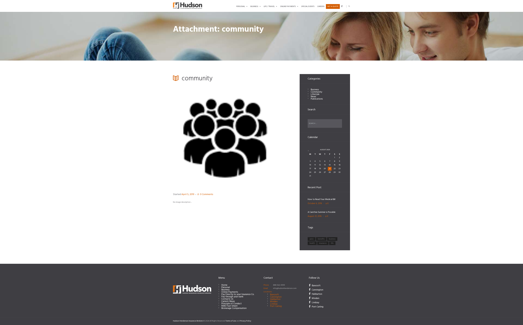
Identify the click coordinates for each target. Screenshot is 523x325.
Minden (274, 301)
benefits (321, 239)
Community (316, 92)
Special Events (307, 6)
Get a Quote (332, 6)
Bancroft (274, 294)
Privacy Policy (245, 321)
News (313, 96)
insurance (323, 243)
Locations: (268, 291)
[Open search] (349, 6)
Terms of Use (231, 321)
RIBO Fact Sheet (229, 306)
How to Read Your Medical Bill (321, 199)
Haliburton (275, 299)
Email (266, 288)
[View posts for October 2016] (310, 151)
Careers (321, 6)
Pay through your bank (232, 297)
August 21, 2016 (315, 216)
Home (224, 285)
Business (254, 6)
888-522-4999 (279, 285)
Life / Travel (269, 6)
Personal (240, 6)
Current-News (228, 301)
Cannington (276, 297)
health (312, 243)
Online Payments (288, 6)
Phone (266, 285)
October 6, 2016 (315, 203)
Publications (317, 99)
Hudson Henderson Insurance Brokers (188, 321)
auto (312, 239)
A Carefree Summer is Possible (321, 212)
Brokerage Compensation (234, 308)
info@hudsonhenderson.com (285, 288)
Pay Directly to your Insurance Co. (237, 294)
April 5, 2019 (187, 194)
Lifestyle (315, 94)
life (332, 243)
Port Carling (276, 306)
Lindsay (273, 304)
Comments (206, 194)
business (332, 239)
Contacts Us (227, 299)
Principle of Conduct (231, 303)
